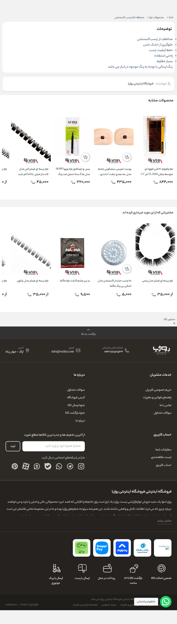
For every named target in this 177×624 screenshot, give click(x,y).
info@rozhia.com (62, 352)
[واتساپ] (59, 466)
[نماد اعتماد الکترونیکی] (162, 548)
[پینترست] (14, 466)
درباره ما (80, 420)
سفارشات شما (163, 449)
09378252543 (113, 352)
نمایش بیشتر (164, 521)
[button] (88, 332)
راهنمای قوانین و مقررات (157, 397)
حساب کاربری (163, 465)
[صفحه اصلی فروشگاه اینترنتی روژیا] (161, 350)
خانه (170, 17)
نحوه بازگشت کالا (75, 413)
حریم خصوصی (108, 605)
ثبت (13, 446)
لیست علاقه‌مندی (161, 457)
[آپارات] (26, 466)
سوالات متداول (162, 413)
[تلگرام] (70, 466)
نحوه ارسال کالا (76, 405)
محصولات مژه (155, 17)
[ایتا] (37, 466)
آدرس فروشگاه (76, 397)
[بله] (48, 466)
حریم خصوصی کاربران (158, 390)
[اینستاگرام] (81, 466)
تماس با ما (165, 405)
